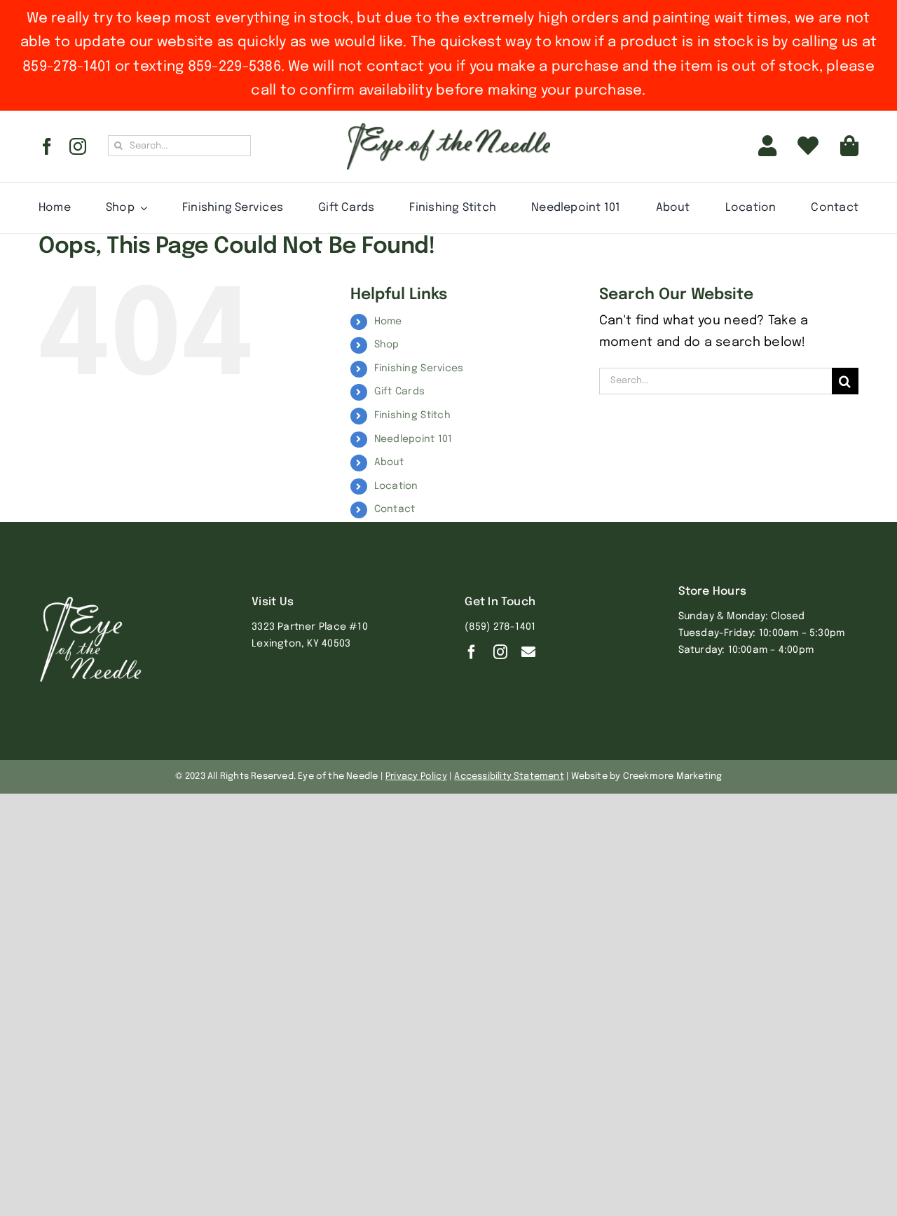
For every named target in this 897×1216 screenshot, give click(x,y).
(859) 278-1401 (500, 627)
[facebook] (47, 146)
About (389, 462)
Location (396, 486)
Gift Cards (399, 391)
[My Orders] (808, 146)
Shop (386, 345)
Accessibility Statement (509, 776)
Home (388, 321)
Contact (395, 509)
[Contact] (528, 652)
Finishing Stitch (412, 415)
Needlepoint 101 (413, 439)
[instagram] (77, 146)
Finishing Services (419, 368)
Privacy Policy (416, 776)
